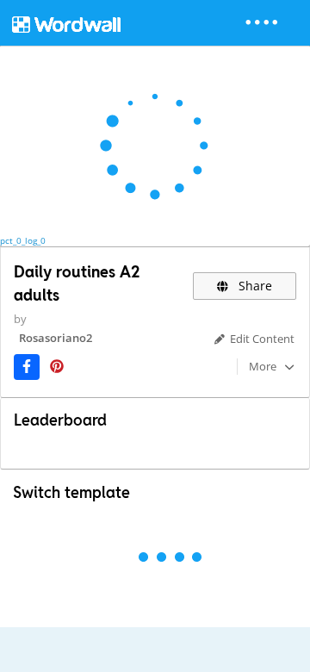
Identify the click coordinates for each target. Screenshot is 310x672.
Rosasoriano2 (55, 337)
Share (253, 285)
